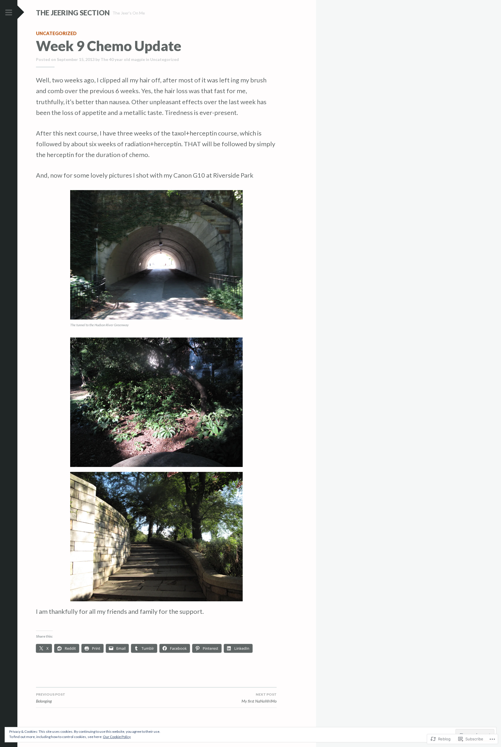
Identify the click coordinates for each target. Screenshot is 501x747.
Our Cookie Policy (117, 737)
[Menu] (8, 12)
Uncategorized (56, 33)
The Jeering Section (73, 12)
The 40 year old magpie (123, 59)
